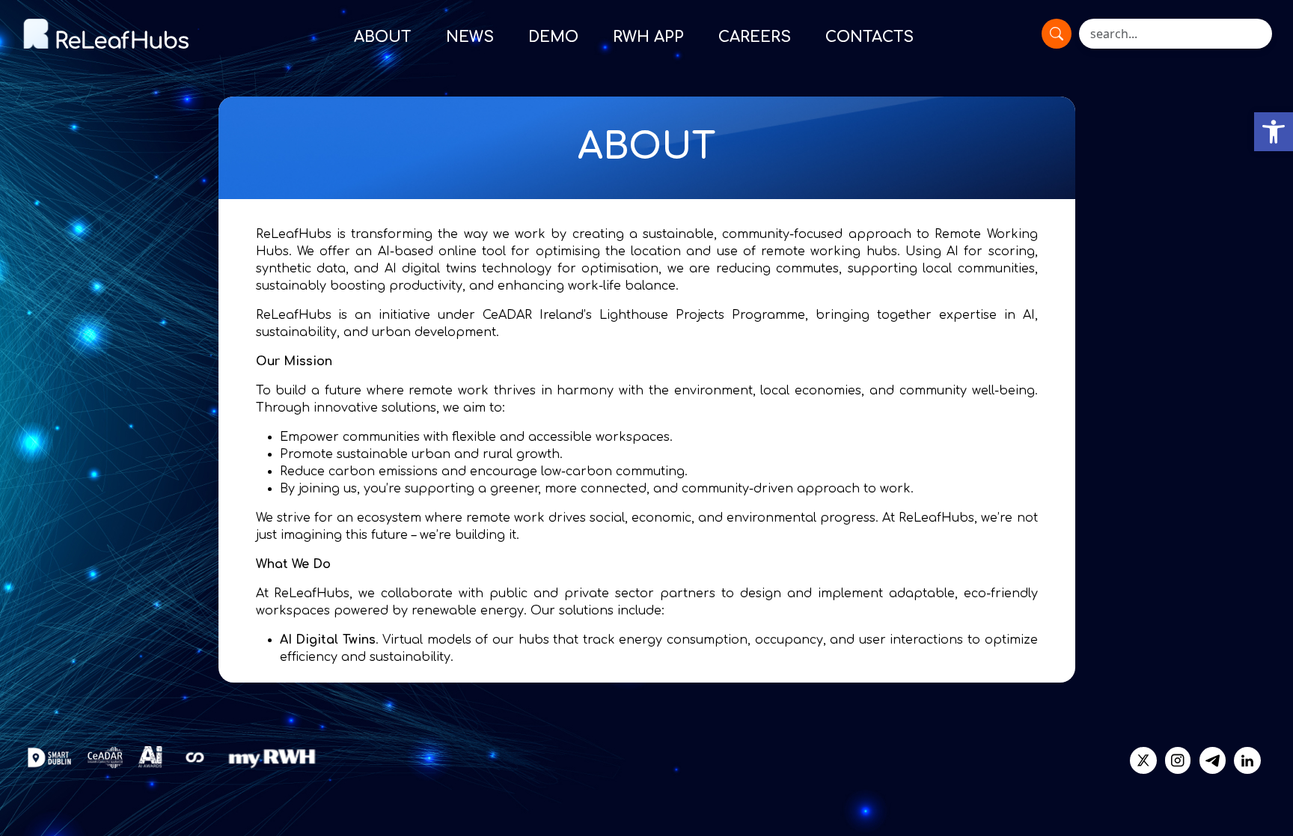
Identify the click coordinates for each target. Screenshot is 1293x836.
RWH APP (648, 37)
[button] (1273, 131)
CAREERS (754, 37)
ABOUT (383, 37)
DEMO (553, 37)
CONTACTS (869, 37)
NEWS (470, 37)
